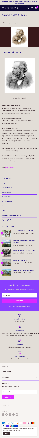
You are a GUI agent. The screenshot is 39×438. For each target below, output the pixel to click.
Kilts (3, 210)
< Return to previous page (10, 23)
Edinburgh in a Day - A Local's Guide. (24, 250)
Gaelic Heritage (6, 197)
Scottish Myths (6, 192)
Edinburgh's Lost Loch (20, 260)
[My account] (32, 8)
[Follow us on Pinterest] (13, 414)
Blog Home (5, 183)
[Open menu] (3, 8)
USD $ (4, 405)
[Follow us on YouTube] (17, 414)
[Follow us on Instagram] (10, 414)
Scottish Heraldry (7, 201)
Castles (4, 206)
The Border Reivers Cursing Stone (23, 270)
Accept (6, 433)
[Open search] (28, 8)
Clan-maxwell (9, 167)
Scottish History (7, 187)
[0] (36, 8)
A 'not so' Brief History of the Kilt (23, 231)
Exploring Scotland (8, 220)
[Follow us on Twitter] (6, 414)
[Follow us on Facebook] (3, 414)
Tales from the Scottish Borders (11, 215)
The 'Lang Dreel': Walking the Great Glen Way (24, 242)
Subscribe (19, 301)
